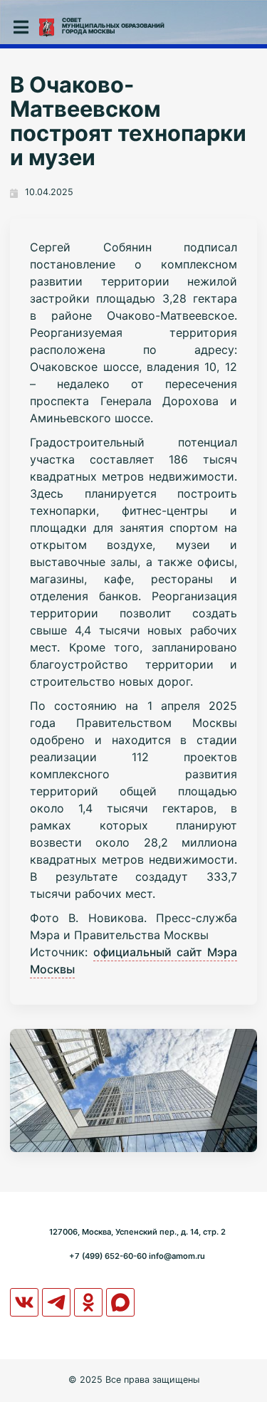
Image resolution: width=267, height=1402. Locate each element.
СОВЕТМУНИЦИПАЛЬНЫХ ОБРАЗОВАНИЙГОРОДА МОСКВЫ (113, 25)
